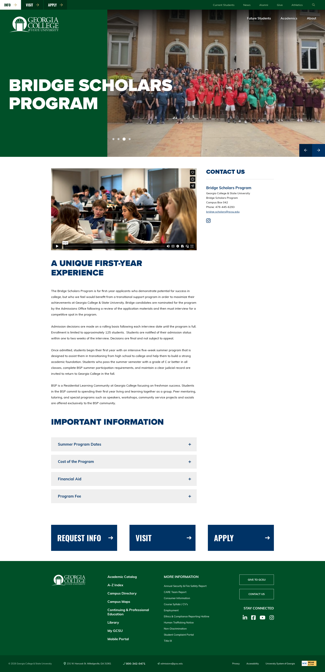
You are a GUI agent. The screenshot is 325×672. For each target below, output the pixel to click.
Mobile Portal (118, 639)
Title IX (168, 640)
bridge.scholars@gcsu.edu (223, 211)
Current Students (223, 5)
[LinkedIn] (245, 617)
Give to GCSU (257, 579)
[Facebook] (253, 617)
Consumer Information (177, 598)
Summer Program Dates (79, 444)
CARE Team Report (175, 592)
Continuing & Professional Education (128, 612)
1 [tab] (113, 139)
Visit (30, 4)
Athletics (297, 5)
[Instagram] (271, 617)
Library (113, 622)
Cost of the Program (76, 461)
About (311, 18)
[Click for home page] (34, 31)
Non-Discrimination (175, 628)
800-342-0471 (135, 663)
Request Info (79, 537)
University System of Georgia (280, 663)
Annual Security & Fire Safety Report (185, 586)
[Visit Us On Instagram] (208, 221)
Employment (171, 610)
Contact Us (256, 594)
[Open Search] (313, 5)
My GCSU (115, 631)
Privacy (236, 663)
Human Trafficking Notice (179, 622)
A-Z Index (115, 585)
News (247, 5)
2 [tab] (118, 139)
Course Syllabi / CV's (176, 604)
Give (280, 5)
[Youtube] (262, 617)
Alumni (263, 5)
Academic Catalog (122, 577)
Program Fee (69, 496)
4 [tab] (129, 139)
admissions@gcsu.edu (171, 663)
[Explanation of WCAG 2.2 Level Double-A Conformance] (309, 664)
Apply (53, 4)
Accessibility (252, 663)
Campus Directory (122, 593)
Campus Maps (118, 601)
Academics (288, 18)
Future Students (259, 18)
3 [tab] (124, 139)
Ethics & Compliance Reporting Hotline (186, 616)
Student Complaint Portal (179, 634)
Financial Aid (69, 479)
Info (8, 4)
